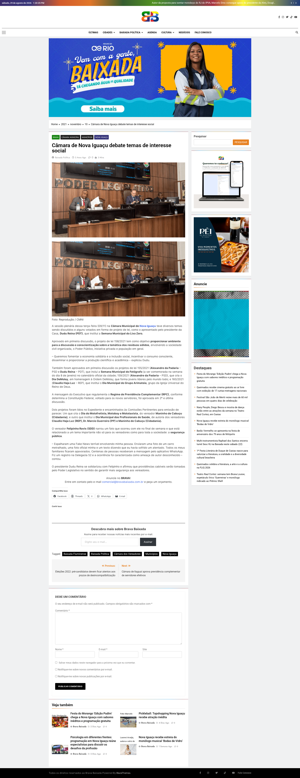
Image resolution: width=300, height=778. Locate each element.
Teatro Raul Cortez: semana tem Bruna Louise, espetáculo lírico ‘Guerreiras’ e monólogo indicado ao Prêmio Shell (221, 478)
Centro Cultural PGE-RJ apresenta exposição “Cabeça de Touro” (243, 3)
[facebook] (279, 17)
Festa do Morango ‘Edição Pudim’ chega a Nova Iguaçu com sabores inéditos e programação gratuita (91, 717)
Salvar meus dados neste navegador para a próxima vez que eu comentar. (97, 662)
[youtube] (295, 17)
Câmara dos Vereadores (127, 553)
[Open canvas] (4, 32)
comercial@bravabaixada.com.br (122, 481)
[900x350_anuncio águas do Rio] (150, 77)
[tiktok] (291, 17)
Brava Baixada (79, 726)
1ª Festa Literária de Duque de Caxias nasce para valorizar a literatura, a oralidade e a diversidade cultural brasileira (222, 454)
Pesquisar (200, 136)
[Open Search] (297, 32)
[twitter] (287, 17)
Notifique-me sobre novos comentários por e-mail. (85, 669)
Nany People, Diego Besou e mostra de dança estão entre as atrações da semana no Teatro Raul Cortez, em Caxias (220, 411)
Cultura (166, 32)
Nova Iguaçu (101, 137)
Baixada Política (130, 32)
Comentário (62, 610)
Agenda (152, 32)
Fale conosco (203, 32)
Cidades (107, 32)
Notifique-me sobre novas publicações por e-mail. (85, 676)
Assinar (148, 541)
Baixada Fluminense (75, 553)
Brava (56, 137)
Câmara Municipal (70, 137)
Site (144, 649)
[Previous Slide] (291, 3)
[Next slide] (296, 3)
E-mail (103, 649)
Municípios (87, 137)
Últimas (93, 32)
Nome (59, 649)
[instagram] (283, 17)
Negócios (184, 32)
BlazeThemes (123, 773)
